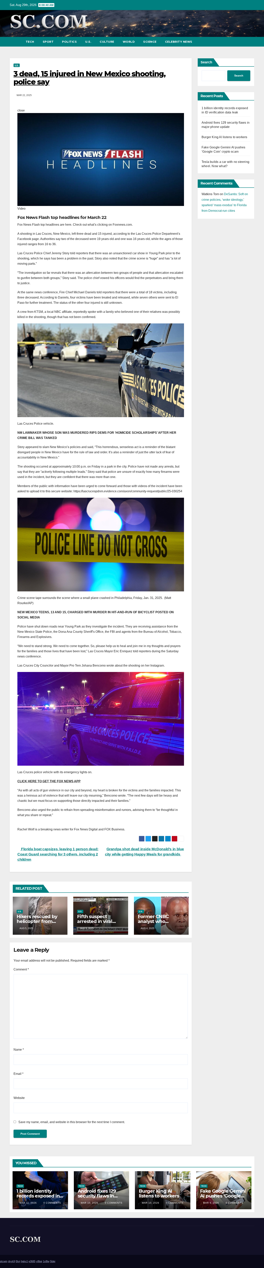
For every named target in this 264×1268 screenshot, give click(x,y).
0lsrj (18, 1261)
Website (19, 1098)
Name (19, 1049)
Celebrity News (178, 41)
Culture (107, 41)
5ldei (52, 1261)
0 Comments (52, 1203)
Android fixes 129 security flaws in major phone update (101, 1195)
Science (150, 41)
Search (206, 62)
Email (18, 1073)
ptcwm (3, 1261)
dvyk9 (11, 1261)
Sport (48, 41)
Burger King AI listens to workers (224, 137)
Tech (30, 41)
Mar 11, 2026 (28, 1203)
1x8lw (46, 1261)
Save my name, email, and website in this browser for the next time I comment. (71, 1122)
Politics (69, 41)
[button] (244, 41)
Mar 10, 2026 (89, 1203)
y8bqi (39, 1261)
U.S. (88, 41)
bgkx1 (24, 1261)
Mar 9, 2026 (211, 1203)
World (129, 41)
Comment (21, 969)
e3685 (32, 1261)
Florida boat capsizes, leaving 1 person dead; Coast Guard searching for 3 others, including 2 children (57, 854)
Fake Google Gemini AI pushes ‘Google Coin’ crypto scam (223, 1195)
